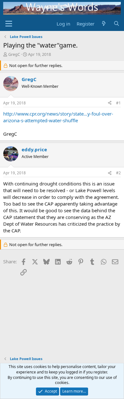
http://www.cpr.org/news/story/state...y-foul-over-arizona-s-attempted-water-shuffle (58, 117)
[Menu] (8, 23)
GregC (14, 54)
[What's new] (104, 24)
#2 (118, 173)
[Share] (110, 103)
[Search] (116, 24)
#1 (118, 103)
